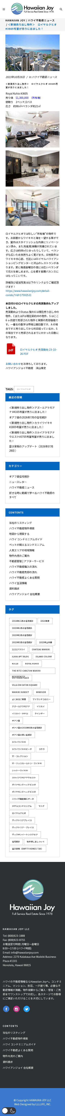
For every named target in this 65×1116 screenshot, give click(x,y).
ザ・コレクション (20, 756)
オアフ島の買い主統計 (22, 734)
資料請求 (14, 588)
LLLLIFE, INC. (43, 1104)
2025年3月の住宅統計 (22, 642)
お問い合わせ (13, 364)
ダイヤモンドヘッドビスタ (24, 791)
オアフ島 (16, 720)
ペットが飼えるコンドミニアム (26, 545)
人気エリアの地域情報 (21, 550)
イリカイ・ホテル (20, 713)
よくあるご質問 (19, 699)
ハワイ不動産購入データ (23, 798)
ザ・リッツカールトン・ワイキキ (27, 763)
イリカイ (41, 706)
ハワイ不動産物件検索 (21, 528)
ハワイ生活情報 (18, 583)
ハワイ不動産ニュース (41, 20)
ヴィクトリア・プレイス (23, 827)
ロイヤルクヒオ (24, 389)
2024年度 (44, 621)
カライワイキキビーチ (22, 749)
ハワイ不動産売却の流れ (23, 572)
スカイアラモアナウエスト (24, 777)
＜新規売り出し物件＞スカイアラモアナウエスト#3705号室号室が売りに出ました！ (32, 437)
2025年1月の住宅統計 (22, 628)
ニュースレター (18, 482)
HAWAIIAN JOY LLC (40, 1100)
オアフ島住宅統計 (19, 476)
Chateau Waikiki (41, 649)
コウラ (42, 749)
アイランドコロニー (42, 699)
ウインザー (40, 713)
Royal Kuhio (32, 663)
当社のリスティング (20, 523)
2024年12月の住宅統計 (23, 621)
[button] (9, 1110)
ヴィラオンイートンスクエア (25, 834)
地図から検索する (19, 534)
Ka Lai (15, 663)
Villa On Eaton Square (25, 685)
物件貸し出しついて (36, 841)
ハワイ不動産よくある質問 (24, 577)
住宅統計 (16, 841)
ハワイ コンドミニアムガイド (25, 539)
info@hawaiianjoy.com (25, 952)
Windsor (41, 692)
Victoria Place (20, 677)
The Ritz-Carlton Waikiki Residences (26, 671)
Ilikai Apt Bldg (20, 656)
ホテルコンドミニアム (22, 806)
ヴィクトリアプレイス (22, 820)
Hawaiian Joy (15, 20)
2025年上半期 (45, 642)
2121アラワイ (18, 649)
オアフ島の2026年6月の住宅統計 (27, 727)
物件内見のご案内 (19, 555)
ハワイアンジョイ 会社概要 (24, 594)
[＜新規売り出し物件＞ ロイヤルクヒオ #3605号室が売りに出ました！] (32, 52)
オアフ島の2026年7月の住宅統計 (28, 417)
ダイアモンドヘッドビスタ (24, 784)
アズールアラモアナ (21, 706)
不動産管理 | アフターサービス (26, 561)
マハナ (42, 806)
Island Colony (44, 656)
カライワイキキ (19, 742)
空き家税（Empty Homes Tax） (27, 848)
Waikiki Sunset (20, 692)
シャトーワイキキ (20, 770)
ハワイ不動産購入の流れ (23, 566)
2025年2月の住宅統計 (22, 635)
